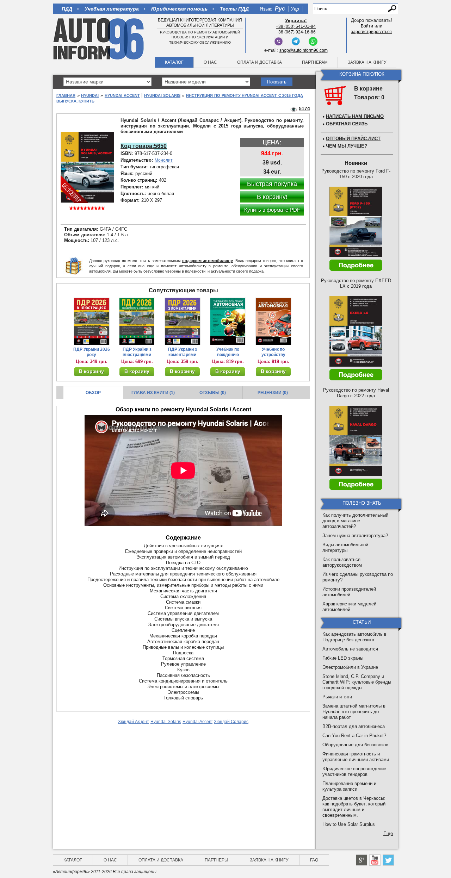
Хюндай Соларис (231, 721)
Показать (276, 82)
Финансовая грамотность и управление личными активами (355, 756)
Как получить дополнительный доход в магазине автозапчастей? (355, 520)
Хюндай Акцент (133, 721)
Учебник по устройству (273, 352)
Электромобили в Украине (350, 667)
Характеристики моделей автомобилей (349, 606)
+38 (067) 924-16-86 (296, 32)
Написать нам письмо (355, 116)
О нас (210, 62)
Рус (280, 9)
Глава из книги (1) (153, 392)
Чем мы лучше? (346, 146)
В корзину (91, 371)
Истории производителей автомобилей (349, 591)
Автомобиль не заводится (350, 649)
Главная (65, 95)
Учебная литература (112, 9)
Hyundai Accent (122, 95)
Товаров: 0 (369, 97)
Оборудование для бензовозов (355, 744)
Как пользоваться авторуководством (342, 562)
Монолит (164, 160)
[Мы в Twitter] (388, 860)
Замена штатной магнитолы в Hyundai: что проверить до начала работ (353, 711)
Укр (295, 9)
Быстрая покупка (272, 183)
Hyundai (90, 95)
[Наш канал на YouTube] (375, 860)
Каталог (174, 62)
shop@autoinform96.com (303, 50)
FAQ (314, 860)
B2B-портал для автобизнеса (353, 726)
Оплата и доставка (259, 62)
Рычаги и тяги (337, 696)
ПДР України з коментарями (182, 352)
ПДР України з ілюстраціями (137, 352)
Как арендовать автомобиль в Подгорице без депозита (354, 636)
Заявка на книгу (367, 62)
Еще (388, 833)
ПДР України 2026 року (91, 352)
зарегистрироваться (371, 31)
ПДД (67, 9)
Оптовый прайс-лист (353, 138)
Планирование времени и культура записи (349, 786)
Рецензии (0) (273, 392)
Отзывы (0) (212, 392)
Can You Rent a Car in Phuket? (354, 735)
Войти (367, 26)
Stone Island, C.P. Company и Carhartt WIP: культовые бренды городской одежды (356, 682)
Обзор (93, 392)
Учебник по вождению (227, 352)
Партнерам (315, 62)
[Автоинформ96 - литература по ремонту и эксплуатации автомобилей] (99, 38)
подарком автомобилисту (207, 261)
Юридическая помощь (179, 9)
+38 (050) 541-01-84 (296, 26)
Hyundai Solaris (162, 95)
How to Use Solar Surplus (348, 824)
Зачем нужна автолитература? (355, 535)
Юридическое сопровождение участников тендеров (354, 771)
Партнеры (216, 860)
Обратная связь (346, 123)
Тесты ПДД (234, 9)
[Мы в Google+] (361, 860)
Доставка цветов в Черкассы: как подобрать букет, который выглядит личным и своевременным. (353, 807)
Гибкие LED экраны (342, 658)
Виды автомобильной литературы (345, 547)
